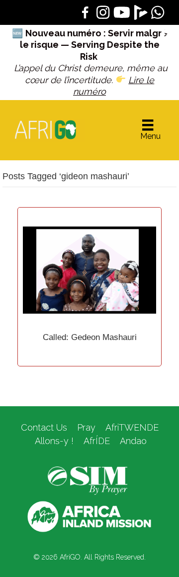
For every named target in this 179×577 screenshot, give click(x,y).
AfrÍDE (97, 441)
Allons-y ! (53, 441)
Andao (133, 441)
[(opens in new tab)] (87, 480)
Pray (86, 427)
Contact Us (44, 427)
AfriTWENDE (132, 427)
